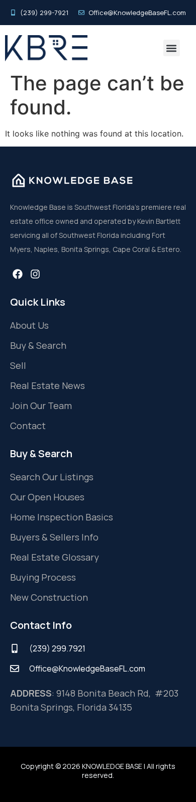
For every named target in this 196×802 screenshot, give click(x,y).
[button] (171, 48)
